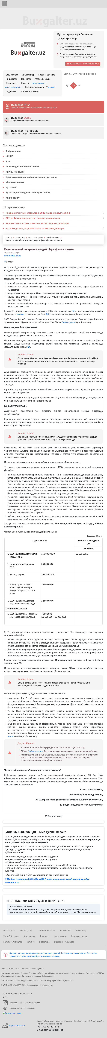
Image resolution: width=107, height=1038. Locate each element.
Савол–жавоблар (46, 75)
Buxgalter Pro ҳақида (30, 91)
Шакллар (25, 83)
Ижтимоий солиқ (15, 171)
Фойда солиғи (13, 151)
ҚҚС (8, 161)
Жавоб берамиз (42, 79)
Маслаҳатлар (28, 75)
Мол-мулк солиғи (15, 182)
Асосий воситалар (53, 238)
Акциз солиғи (13, 197)
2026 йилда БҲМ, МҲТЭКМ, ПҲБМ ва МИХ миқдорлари (35, 228)
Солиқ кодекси (14, 145)
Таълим (50, 87)
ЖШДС (9, 156)
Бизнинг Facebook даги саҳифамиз (25, 1003)
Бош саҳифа (12, 75)
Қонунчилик (11, 83)
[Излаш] (101, 74)
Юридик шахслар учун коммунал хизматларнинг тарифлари (37, 223)
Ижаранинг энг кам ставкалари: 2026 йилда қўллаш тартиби (38, 213)
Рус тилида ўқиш (12, 255)
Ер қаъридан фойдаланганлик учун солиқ (28, 192)
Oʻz (79, 85)
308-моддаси (68, 322)
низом (10, 736)
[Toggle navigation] (4, 3)
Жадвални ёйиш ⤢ (94, 536)
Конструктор (38, 83)
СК (73, 311)
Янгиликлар (11, 79)
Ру (67, 85)
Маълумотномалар (34, 87)
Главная (9, 238)
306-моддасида (35, 751)
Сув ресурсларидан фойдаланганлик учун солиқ (31, 177)
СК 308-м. (29, 347)
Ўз (73, 85)
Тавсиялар (26, 79)
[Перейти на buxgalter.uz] (28, 53)
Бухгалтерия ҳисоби (35, 238)
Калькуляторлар (13, 87)
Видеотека (11, 91)
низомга (20, 314)
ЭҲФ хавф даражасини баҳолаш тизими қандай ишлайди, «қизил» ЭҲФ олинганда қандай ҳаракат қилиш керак (78, 46)
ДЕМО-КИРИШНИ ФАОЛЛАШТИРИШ (83, 64)
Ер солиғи (11, 187)
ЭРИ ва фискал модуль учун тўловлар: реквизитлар (33, 218)
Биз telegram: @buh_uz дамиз (22, 1008)
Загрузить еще (54, 816)
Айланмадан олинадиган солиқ (22, 166)
